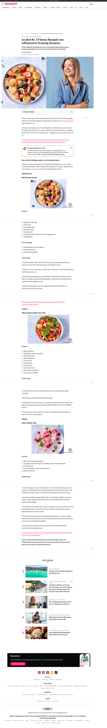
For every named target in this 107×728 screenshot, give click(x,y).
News (86, 7)
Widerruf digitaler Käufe (47, 688)
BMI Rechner (59, 679)
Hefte (51, 0)
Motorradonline (79, 720)
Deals (80, 7)
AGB (41, 686)
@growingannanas (67, 121)
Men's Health (69, 720)
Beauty (58, 7)
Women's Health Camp (29, 694)
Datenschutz (24, 686)
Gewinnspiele (36, 679)
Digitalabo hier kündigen (80, 686)
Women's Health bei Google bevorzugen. (53, 154)
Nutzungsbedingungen (50, 686)
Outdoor (87, 720)
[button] (48, 82)
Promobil (37, 722)
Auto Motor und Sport (18, 720)
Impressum (17, 686)
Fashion (65, 7)
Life (75, 7)
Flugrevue (46, 720)
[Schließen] (71, 148)
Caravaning (34, 720)
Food (20, 7)
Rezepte (52, 679)
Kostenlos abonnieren (18, 664)
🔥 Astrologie (28, 7)
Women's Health (56, 722)
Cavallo (40, 720)
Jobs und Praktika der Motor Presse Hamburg (61, 694)
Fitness (14, 7)
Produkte (56, 0)
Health (45, 7)
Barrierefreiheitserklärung (65, 686)
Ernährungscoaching (41, 694)
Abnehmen (37, 7)
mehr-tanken (60, 720)
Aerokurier (8, 720)
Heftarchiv (55, 701)
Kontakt (10, 686)
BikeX (27, 720)
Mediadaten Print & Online (44, 701)
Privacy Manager (34, 686)
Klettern (53, 720)
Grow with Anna (34, 169)
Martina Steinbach (26, 52)
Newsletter (45, 679)
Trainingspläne (5, 7)
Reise (71, 7)
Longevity (52, 7)
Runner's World (46, 722)
